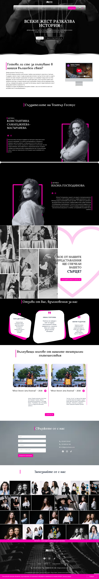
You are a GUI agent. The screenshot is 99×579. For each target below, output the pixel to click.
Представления (46, 8)
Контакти (59, 8)
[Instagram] (11, 135)
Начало (19, 8)
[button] (49, 478)
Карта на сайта (43, 572)
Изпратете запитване (25, 455)
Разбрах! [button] (92, 576)
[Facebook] (8, 135)
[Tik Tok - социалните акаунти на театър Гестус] (54, 558)
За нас (28, 8)
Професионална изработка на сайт (65, 572)
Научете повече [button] (67, 576)
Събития (35, 8)
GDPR (48, 572)
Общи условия (54, 572)
